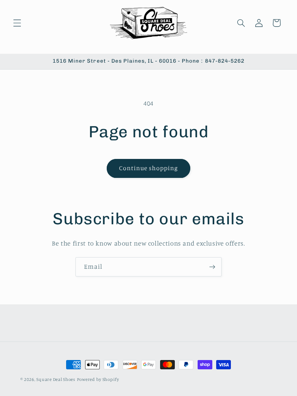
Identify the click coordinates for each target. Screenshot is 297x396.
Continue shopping (148, 168)
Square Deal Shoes (55, 379)
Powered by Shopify (98, 379)
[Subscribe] (212, 266)
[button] (17, 23)
